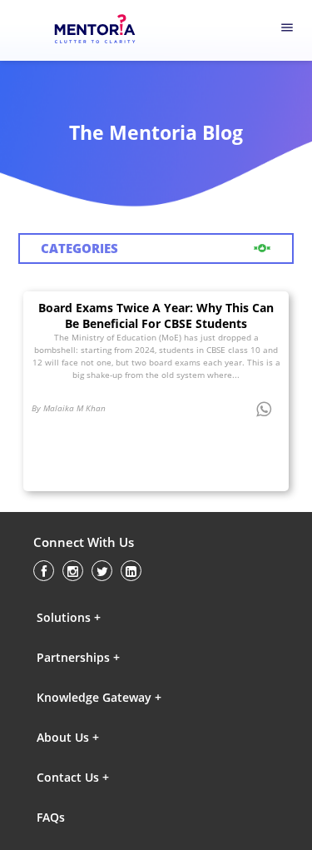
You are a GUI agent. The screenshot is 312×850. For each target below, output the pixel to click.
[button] (109, 618)
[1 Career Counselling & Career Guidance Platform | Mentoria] (105, 31)
